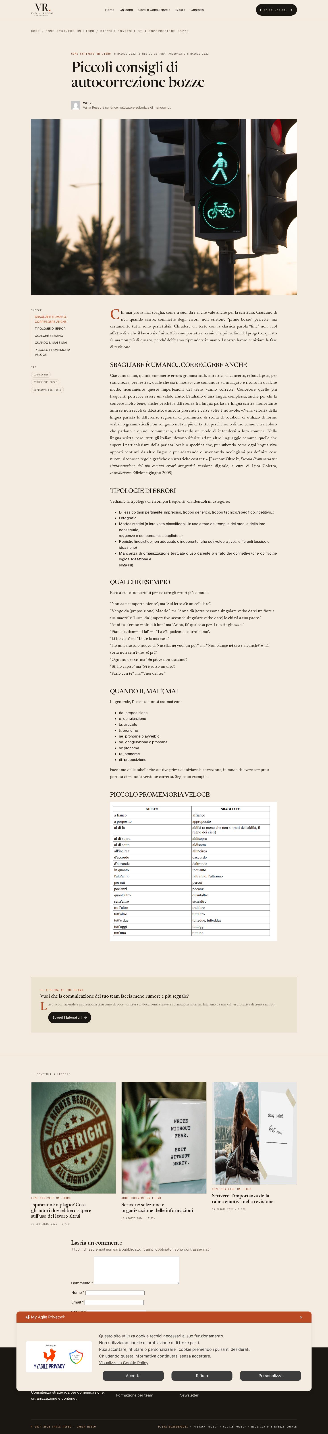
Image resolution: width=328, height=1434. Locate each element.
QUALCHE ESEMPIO (49, 336)
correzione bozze (45, 382)
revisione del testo (47, 389)
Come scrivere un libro (70, 31)
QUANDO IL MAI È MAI (51, 343)
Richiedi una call (276, 10)
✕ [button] (301, 1317)
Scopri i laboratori (69, 1017)
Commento (82, 1283)
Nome (78, 1292)
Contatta (197, 10)
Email (77, 1302)
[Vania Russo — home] (42, 10)
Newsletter (189, 1395)
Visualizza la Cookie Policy (123, 1362)
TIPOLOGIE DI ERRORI (50, 329)
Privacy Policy (205, 1426)
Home (109, 10)
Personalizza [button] (270, 1375)
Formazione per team (134, 1395)
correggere (40, 374)
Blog (179, 10)
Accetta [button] (133, 1375)
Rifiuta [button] (202, 1375)
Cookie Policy (234, 1426)
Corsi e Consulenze (153, 10)
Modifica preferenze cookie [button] (274, 1426)
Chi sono (126, 10)
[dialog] (164, 1351)
